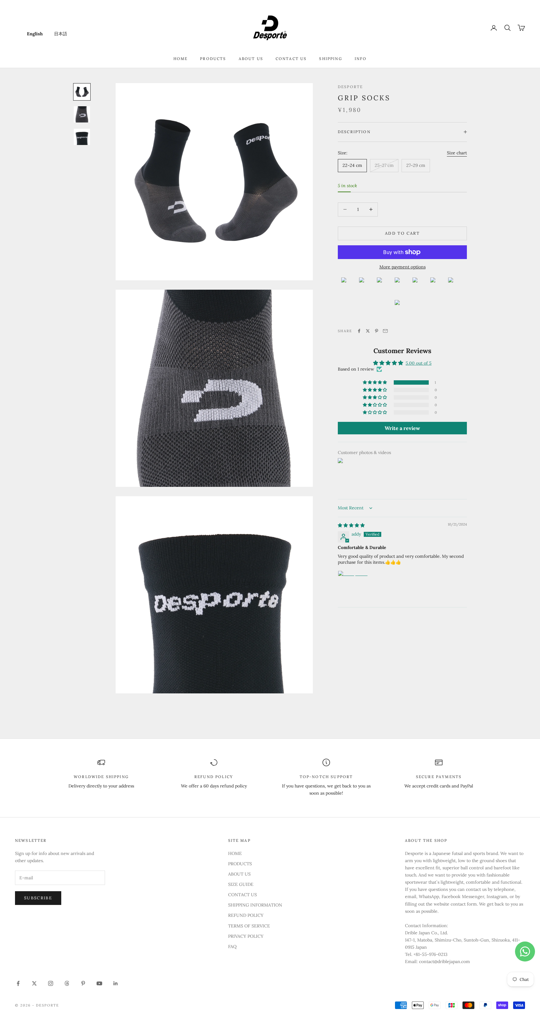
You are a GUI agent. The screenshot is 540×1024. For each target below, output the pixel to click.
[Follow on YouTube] (99, 983)
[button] (375, 382)
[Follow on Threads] (67, 983)
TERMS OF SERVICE (249, 926)
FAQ (232, 946)
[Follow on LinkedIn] (115, 983)
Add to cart (402, 233)
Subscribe (38, 898)
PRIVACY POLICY (245, 936)
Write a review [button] (402, 428)
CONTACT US (291, 58)
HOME (180, 58)
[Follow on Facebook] (18, 983)
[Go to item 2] (82, 114)
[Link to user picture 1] (353, 586)
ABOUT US (251, 58)
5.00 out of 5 (419, 363)
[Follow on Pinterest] (83, 983)
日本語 (60, 34)
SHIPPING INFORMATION (255, 905)
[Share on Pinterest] (376, 330)
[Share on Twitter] (367, 330)
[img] (351, 525)
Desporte (350, 86)
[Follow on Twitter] (34, 983)
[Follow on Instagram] (51, 983)
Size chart (457, 152)
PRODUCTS (213, 58)
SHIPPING (330, 58)
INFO (361, 58)
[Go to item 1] (82, 92)
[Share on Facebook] (359, 330)
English (35, 34)
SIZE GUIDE (240, 884)
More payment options (402, 267)
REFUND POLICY (245, 915)
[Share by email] (385, 330)
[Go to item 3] (82, 137)
